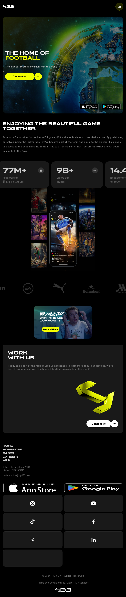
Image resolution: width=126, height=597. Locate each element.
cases (8, 453)
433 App (67, 582)
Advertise (12, 449)
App (6, 460)
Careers (11, 456)
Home (8, 446)
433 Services (82, 582)
